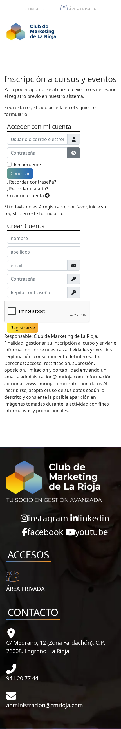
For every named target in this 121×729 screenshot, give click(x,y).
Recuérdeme (27, 164)
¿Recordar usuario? (27, 189)
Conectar (20, 173)
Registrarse (22, 328)
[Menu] (113, 31)
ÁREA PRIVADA (82, 9)
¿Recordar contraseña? (31, 182)
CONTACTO (35, 9)
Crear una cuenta (26, 195)
